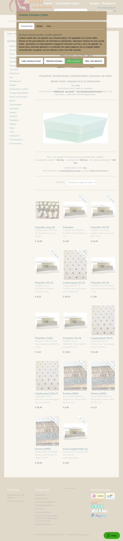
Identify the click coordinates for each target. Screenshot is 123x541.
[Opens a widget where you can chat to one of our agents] (112, 536)
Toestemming (26, 26)
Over (49, 26)
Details (40, 26)
